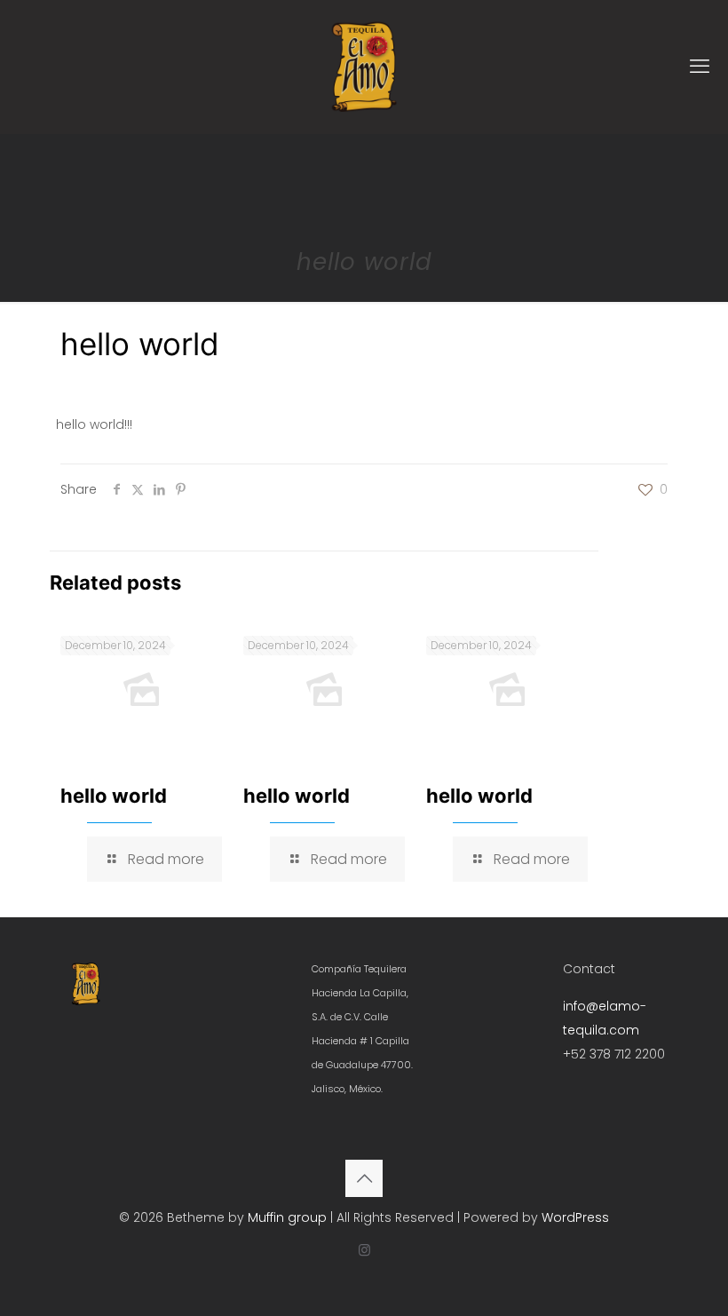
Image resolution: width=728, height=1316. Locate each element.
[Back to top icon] (364, 1178)
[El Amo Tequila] (364, 66)
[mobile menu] (699, 67)
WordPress (575, 1217)
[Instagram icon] (364, 1250)
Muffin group (287, 1217)
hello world (113, 795)
